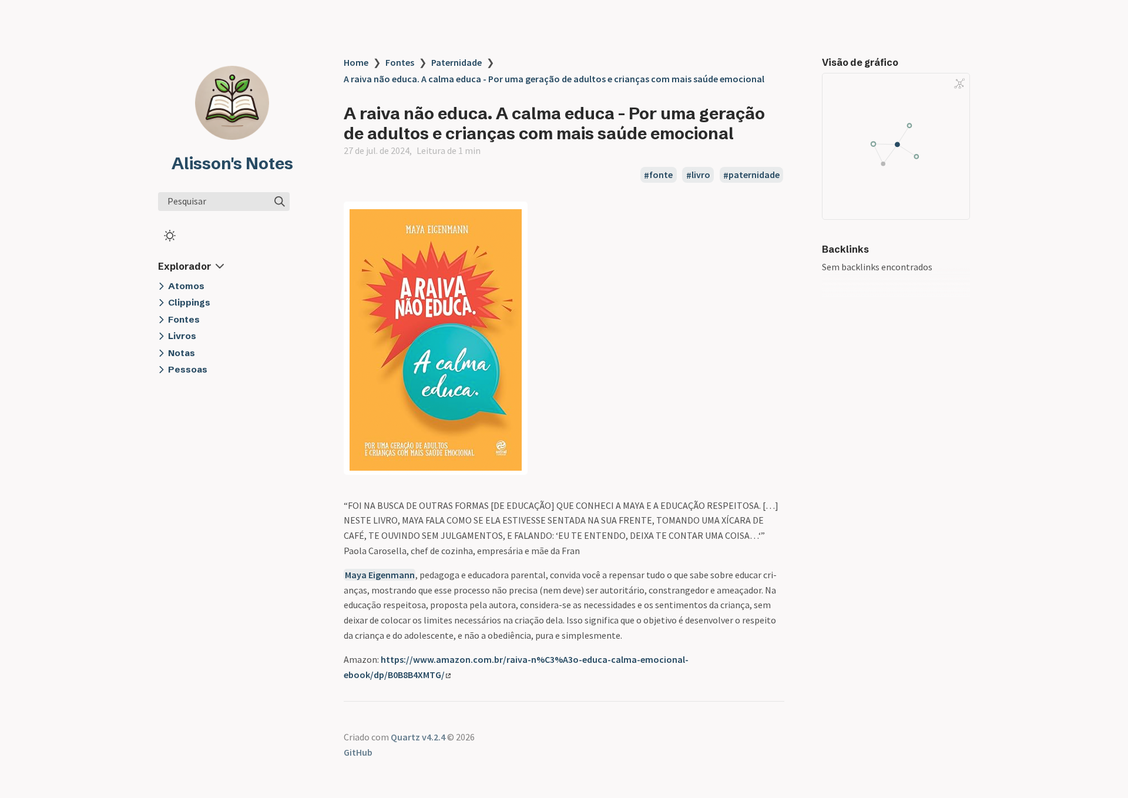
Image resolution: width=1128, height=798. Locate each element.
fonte (661, 175)
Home (356, 62)
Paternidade (456, 62)
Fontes (399, 62)
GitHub (358, 752)
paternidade (754, 175)
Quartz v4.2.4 (418, 737)
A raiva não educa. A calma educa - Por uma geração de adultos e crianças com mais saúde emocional (554, 79)
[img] (279, 201)
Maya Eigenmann (380, 575)
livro (700, 175)
